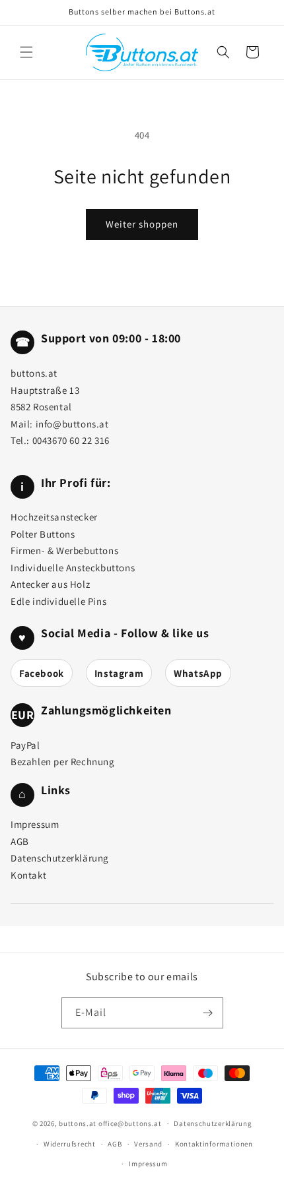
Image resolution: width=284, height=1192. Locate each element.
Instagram (118, 673)
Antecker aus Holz (50, 584)
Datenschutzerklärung (60, 858)
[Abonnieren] (208, 1012)
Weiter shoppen (142, 224)
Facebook (41, 673)
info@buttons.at (72, 424)
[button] (26, 52)
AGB (20, 841)
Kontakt (28, 875)
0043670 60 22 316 (71, 440)
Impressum (35, 824)
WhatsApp (198, 673)
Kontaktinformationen (214, 1143)
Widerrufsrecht (70, 1143)
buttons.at (77, 1123)
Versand (148, 1143)
